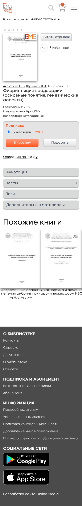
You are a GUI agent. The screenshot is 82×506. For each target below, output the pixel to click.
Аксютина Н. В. (14, 86)
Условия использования (24, 417)
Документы (12, 355)
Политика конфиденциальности (30, 424)
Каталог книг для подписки (27, 386)
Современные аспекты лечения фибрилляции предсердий (21, 294)
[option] (21, 264)
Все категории (13, 19)
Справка (11, 347)
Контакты (11, 340)
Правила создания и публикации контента (40, 438)
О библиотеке (15, 362)
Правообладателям (20, 409)
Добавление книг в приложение (30, 431)
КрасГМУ (33, 111)
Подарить (60, 142)
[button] (74, 7)
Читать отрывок (56, 37)
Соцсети (10, 369)
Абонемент (12, 393)
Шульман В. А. (36, 86)
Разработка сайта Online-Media (31, 494)
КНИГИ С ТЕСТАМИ (43, 19)
